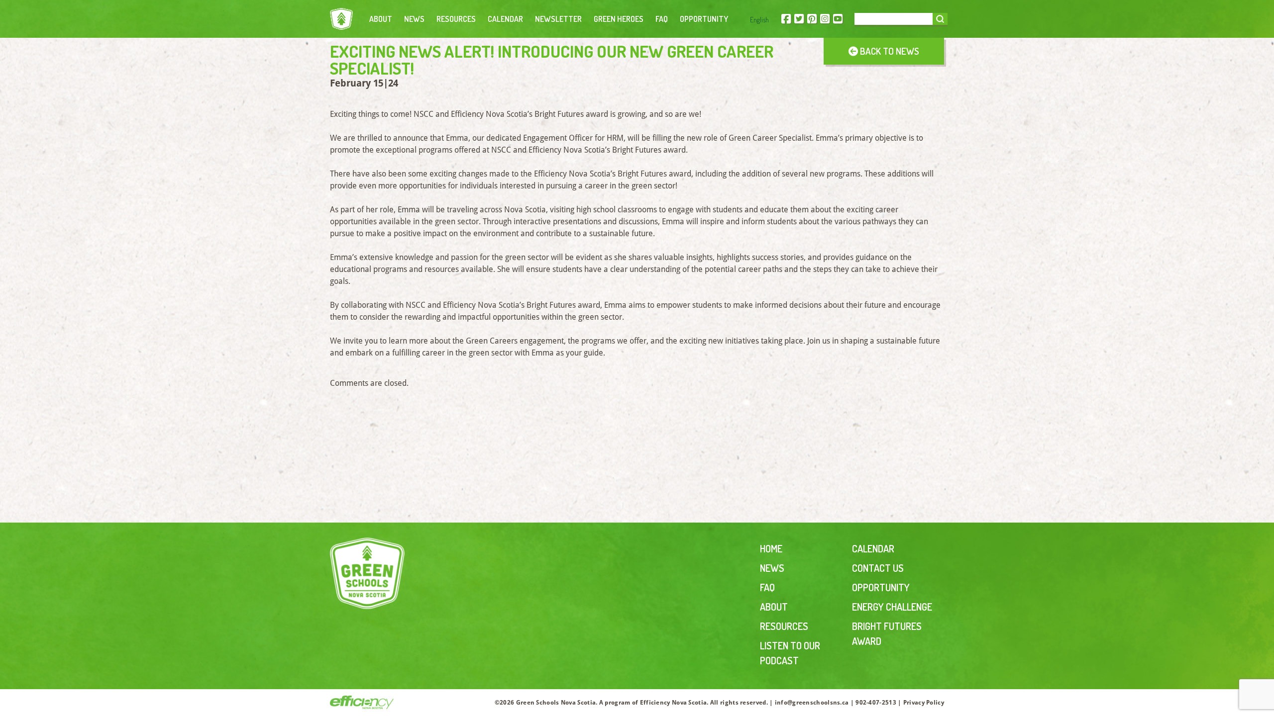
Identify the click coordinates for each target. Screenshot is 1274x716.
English (759, 19)
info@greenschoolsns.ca (812, 702)
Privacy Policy (923, 702)
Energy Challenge (892, 606)
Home (771, 548)
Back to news (888, 51)
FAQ (661, 19)
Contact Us (878, 567)
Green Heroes (618, 19)
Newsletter (558, 19)
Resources (456, 19)
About (380, 19)
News (414, 19)
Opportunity (704, 19)
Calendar (505, 19)
